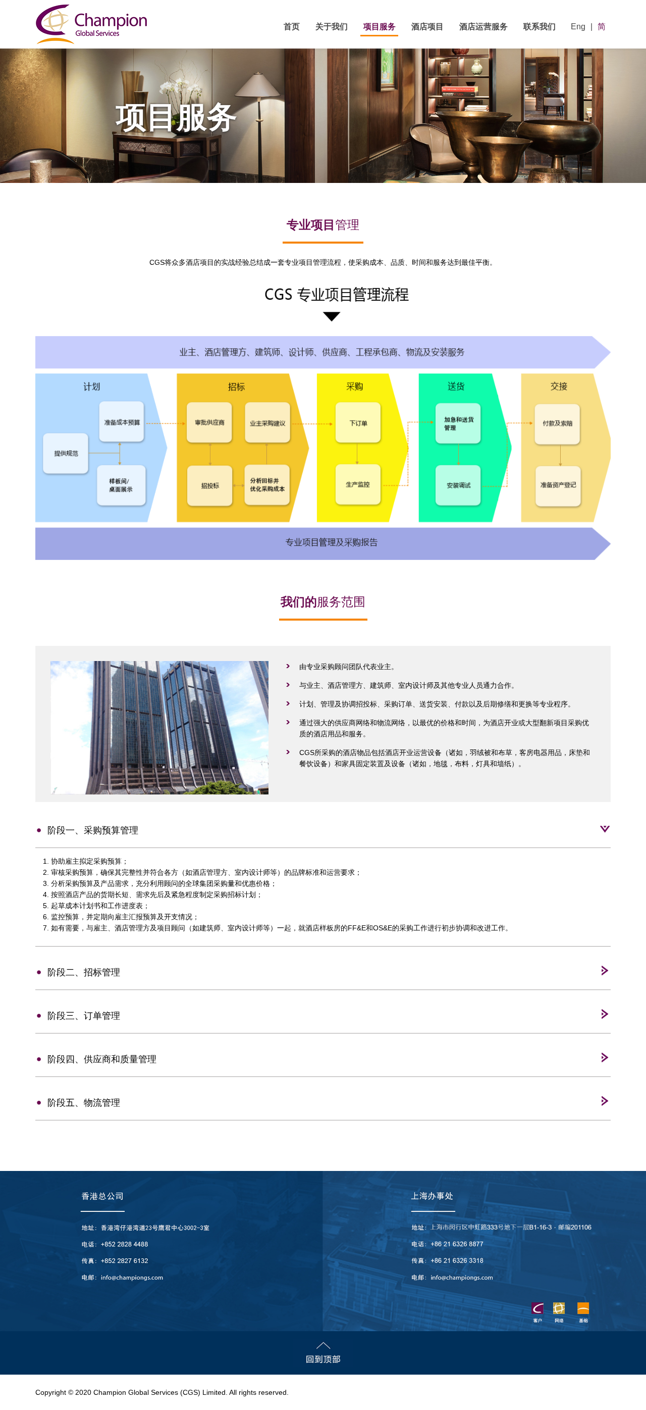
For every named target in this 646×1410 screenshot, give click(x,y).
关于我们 (331, 26)
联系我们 (539, 26)
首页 (292, 26)
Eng (578, 26)
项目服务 (379, 26)
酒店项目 (427, 26)
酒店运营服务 (483, 26)
